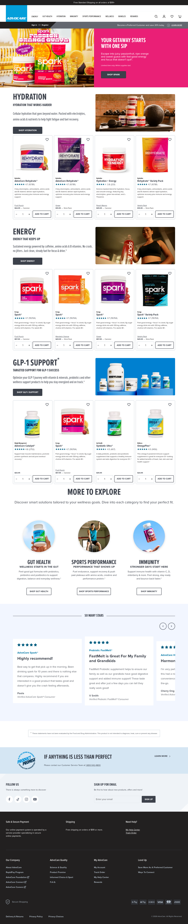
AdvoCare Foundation (16, 877)
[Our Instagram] (26, 799)
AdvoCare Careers (15, 887)
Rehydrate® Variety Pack (150, 181)
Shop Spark (113, 74)
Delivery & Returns (15, 916)
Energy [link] (35, 16)
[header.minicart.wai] (180, 16)
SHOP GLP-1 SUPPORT (27, 392)
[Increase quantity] (29, 214)
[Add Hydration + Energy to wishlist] (129, 140)
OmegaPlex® (144, 446)
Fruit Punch (19, 205)
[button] (163, 626)
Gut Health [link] (47, 16)
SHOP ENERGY (28, 261)
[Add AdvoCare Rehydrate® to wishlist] (47, 140)
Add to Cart (42, 214)
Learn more (161, 756)
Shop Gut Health (39, 591)
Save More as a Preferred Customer (155, 867)
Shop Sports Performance (94, 591)
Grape (58, 205)
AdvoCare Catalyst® (25, 446)
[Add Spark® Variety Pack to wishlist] (170, 273)
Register (45, 25)
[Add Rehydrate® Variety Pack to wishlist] (170, 140)
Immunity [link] (74, 16)
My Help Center (133, 830)
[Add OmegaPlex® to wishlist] (170, 405)
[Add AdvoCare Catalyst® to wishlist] (47, 405)
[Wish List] (172, 16)
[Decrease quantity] (16, 214)
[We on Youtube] (34, 799)
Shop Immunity (149, 591)
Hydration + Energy (106, 181)
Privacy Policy (36, 916)
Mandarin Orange (62, 336)
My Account (99, 867)
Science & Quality (58, 867)
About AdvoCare (14, 867)
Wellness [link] (109, 16)
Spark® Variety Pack (147, 314)
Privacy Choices (56, 916)
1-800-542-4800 (93, 765)
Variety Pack (142, 205)
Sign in (34, 25)
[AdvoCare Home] (16, 16)
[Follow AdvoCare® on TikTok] (17, 799)
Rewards (98, 882)
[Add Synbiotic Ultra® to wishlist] (129, 405)
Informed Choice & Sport (61, 877)
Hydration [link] (61, 16)
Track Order (131, 833)
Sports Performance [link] (91, 16)
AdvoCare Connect (15, 882)
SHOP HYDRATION (28, 130)
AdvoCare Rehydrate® (26, 181)
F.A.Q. (53, 882)
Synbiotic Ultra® (104, 446)
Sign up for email (105, 785)
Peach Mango (101, 205)
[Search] (156, 16)
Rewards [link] (134, 16)
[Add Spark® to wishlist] (47, 273)
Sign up (149, 799)
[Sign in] (164, 16)
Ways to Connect (146, 872)
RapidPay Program (15, 872)
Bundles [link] (122, 16)
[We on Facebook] (9, 799)
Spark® (18, 314)
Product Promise (58, 872)
